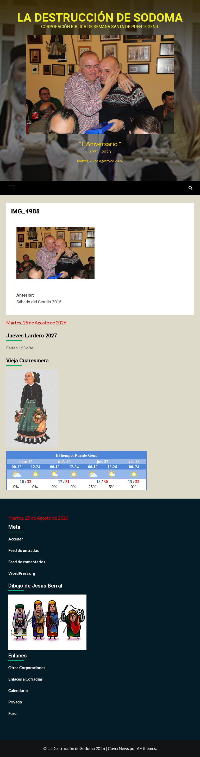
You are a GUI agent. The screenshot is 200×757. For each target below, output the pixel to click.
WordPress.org (21, 573)
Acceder (15, 539)
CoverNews (118, 748)
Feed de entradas (23, 550)
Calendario (18, 690)
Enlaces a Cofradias (25, 679)
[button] (11, 187)
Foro (12, 713)
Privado (15, 702)
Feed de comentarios (26, 561)
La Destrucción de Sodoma (100, 17)
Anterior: (38, 298)
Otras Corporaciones (26, 667)
